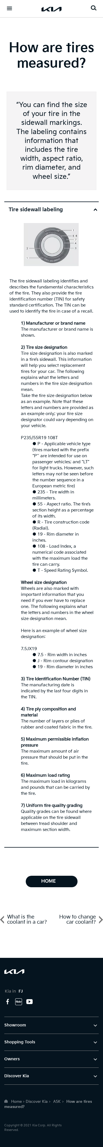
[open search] (93, 8)
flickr (18, 1001)
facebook (7, 1001)
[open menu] (9, 8)
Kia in (14, 991)
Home (16, 1101)
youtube (29, 1001)
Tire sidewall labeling (36, 210)
